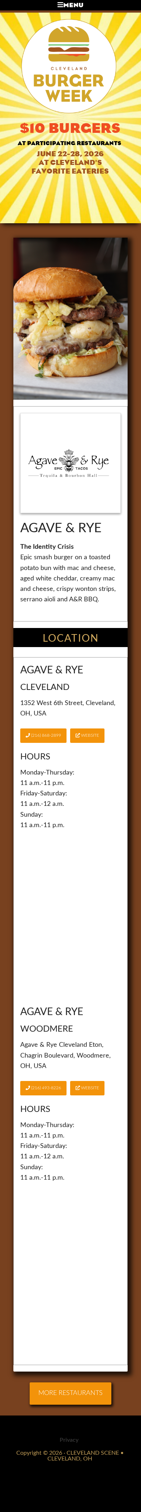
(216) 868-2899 (45, 735)
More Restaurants (70, 1393)
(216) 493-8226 (45, 1088)
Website (89, 735)
